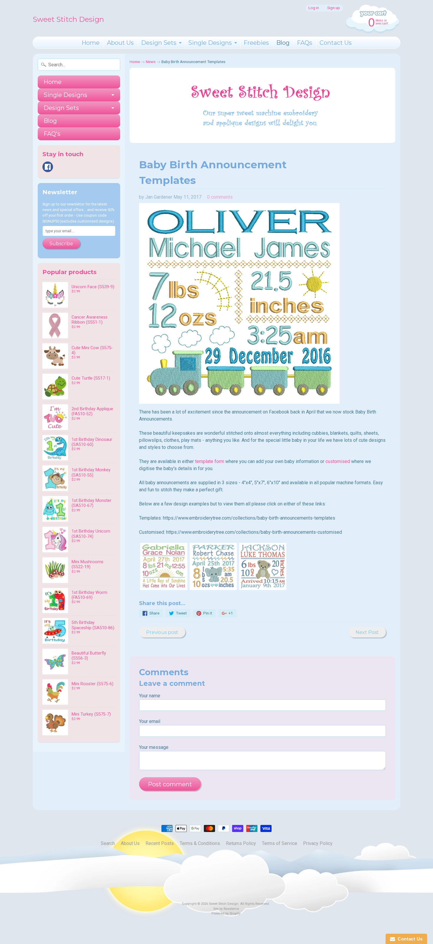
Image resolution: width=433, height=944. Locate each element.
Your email (149, 721)
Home (91, 42)
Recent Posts (160, 843)
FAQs (304, 42)
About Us (120, 42)
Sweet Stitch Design (68, 19)
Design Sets (158, 42)
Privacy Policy (318, 843)
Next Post (367, 632)
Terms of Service (279, 843)
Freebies (256, 42)
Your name (149, 695)
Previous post (162, 632)
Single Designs (210, 42)
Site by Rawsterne (226, 909)
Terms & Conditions (200, 843)
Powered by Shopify (225, 913)
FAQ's (52, 133)
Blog (283, 42)
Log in (313, 8)
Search (108, 843)
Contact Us (336, 42)
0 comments (220, 197)
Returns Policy (241, 843)
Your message (153, 747)
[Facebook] (47, 167)
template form (209, 461)
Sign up (333, 8)
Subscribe (61, 243)
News (151, 61)
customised (337, 461)
